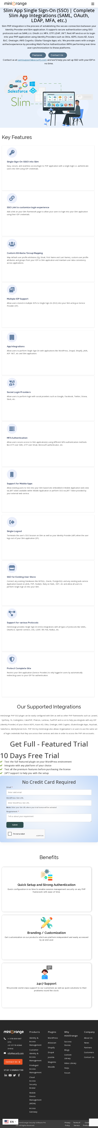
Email (9, 787)
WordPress (53, 1038)
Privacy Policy (67, 1124)
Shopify (51, 1047)
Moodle (51, 1067)
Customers (89, 1052)
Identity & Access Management (35, 1041)
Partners (88, 1047)
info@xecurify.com (16, 1053)
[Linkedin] (6, 1075)
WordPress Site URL (15, 798)
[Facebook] (19, 1075)
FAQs (66, 1068)
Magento (52, 1062)
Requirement (12, 811)
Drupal (51, 1052)
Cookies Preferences (88, 1124)
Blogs (67, 1050)
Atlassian (52, 1043)
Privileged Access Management (35, 1069)
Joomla (51, 1057)
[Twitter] (14, 1075)
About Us (88, 1038)
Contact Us (57, 55)
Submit (15, 825)
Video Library (70, 1063)
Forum (67, 1073)
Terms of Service (76, 1124)
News (86, 1043)
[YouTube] (10, 1075)
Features (37, 55)
